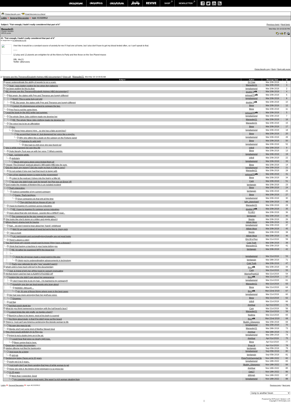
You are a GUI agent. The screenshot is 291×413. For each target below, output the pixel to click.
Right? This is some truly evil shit (27, 99)
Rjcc (250, 267)
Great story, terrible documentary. (21, 345)
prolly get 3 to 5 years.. (19, 362)
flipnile (252, 219)
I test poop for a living (18, 352)
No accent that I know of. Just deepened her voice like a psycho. (46, 134)
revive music (151, 3)
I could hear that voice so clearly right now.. (31, 339)
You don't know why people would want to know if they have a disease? (38, 243)
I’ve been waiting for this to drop (20, 88)
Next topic (285, 24)
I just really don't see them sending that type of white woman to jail (39, 365)
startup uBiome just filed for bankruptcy (23, 348)
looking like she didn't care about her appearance (31, 277)
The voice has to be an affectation (24, 124)
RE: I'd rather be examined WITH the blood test (33, 250)
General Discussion (19, 18)
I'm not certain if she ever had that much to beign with (33, 171)
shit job (15, 355)
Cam (251, 181)
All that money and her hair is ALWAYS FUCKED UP (29, 274)
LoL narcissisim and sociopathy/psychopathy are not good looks (41, 236)
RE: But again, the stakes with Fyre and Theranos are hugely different (44, 102)
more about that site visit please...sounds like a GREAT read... (37, 213)
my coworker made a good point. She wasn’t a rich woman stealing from (47, 379)
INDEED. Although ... (24, 288)
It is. (13, 127)
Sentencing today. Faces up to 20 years (24, 358)
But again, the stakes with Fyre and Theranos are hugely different (38, 95)
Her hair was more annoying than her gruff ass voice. (33, 295)
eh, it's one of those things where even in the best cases (43, 291)
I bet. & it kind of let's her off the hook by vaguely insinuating (36, 271)
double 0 (250, 92)
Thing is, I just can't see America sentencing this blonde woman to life (37, 322)
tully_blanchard (252, 202)
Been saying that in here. (25, 342)
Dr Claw (251, 82)
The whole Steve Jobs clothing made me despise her (33, 116)
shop (167, 3)
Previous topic (273, 24)
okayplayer (76, 3)
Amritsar (251, 305)
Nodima (251, 315)
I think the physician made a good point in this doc (37, 257)
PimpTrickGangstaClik (251, 358)
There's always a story (19, 240)
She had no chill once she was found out (42, 145)
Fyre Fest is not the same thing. (23, 110)
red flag (12, 302)
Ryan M (251, 345)
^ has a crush (15, 233)
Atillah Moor (251, 222)
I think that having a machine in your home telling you (33, 246)
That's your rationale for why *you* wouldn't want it (34, 264)
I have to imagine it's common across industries (30, 206)
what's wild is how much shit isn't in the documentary (29, 267)
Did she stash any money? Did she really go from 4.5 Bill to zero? (35, 167)
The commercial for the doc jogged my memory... (34, 216)
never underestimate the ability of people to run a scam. (31, 82)
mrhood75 (250, 95)
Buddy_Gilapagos (251, 322)
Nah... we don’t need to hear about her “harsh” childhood (35, 226)
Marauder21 (7, 29)
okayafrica (96, 3)
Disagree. (16, 298)
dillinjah (251, 375)
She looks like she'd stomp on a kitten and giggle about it (31, 219)
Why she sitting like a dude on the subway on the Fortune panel (48, 138)
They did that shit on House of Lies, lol (37, 202)
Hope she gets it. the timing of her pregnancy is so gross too (36, 369)
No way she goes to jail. (20, 325)
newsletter (186, 3)
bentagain (251, 184)
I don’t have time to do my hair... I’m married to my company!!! (40, 281)
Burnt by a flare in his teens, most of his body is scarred (34, 315)
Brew (251, 105)
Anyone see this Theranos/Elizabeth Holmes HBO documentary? (32, 77)
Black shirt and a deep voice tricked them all (34, 162)
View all (66, 77)
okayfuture (117, 3)
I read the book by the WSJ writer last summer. (27, 112)
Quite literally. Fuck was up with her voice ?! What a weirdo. (36, 151)
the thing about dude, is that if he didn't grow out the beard (35, 319)
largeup (135, 3)
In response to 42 (19, 40)
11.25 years (14, 372)
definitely (16, 158)
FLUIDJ (251, 212)
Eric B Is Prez (252, 239)
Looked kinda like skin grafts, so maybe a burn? (31, 312)
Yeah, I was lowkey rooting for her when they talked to (33, 86)
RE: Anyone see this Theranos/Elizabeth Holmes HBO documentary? (37, 91)
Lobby (4, 18)
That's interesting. (17, 188)
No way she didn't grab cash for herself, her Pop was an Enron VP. (42, 182)
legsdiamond (251, 88)
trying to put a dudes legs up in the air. (26, 335)
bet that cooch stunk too (20, 305)
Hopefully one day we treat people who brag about (35, 284)
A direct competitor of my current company (31, 192)
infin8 (251, 148)
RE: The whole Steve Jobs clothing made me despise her (38, 120)
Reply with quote (283, 69)
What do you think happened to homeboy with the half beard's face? (37, 308)
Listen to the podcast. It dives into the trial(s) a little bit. (36, 178)
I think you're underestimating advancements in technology (44, 260)
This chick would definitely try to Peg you (24, 332)
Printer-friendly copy (13, 14)
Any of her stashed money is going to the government (33, 175)
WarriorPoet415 (251, 274)
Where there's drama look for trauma (22, 222)
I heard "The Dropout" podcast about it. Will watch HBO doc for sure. (36, 165)
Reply (273, 69)
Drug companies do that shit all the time (36, 199)
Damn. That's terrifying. (25, 195)
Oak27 (252, 372)
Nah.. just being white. (19, 155)
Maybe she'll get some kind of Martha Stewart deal (32, 329)
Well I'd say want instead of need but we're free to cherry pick (40, 229)
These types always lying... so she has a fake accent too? (40, 131)
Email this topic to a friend (35, 14)
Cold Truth (251, 243)
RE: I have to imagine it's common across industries (35, 209)
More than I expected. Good (24, 376)
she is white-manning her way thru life (23, 148)
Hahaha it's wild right (31, 141)
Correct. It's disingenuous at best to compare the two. (36, 106)
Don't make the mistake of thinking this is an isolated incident (33, 184)
